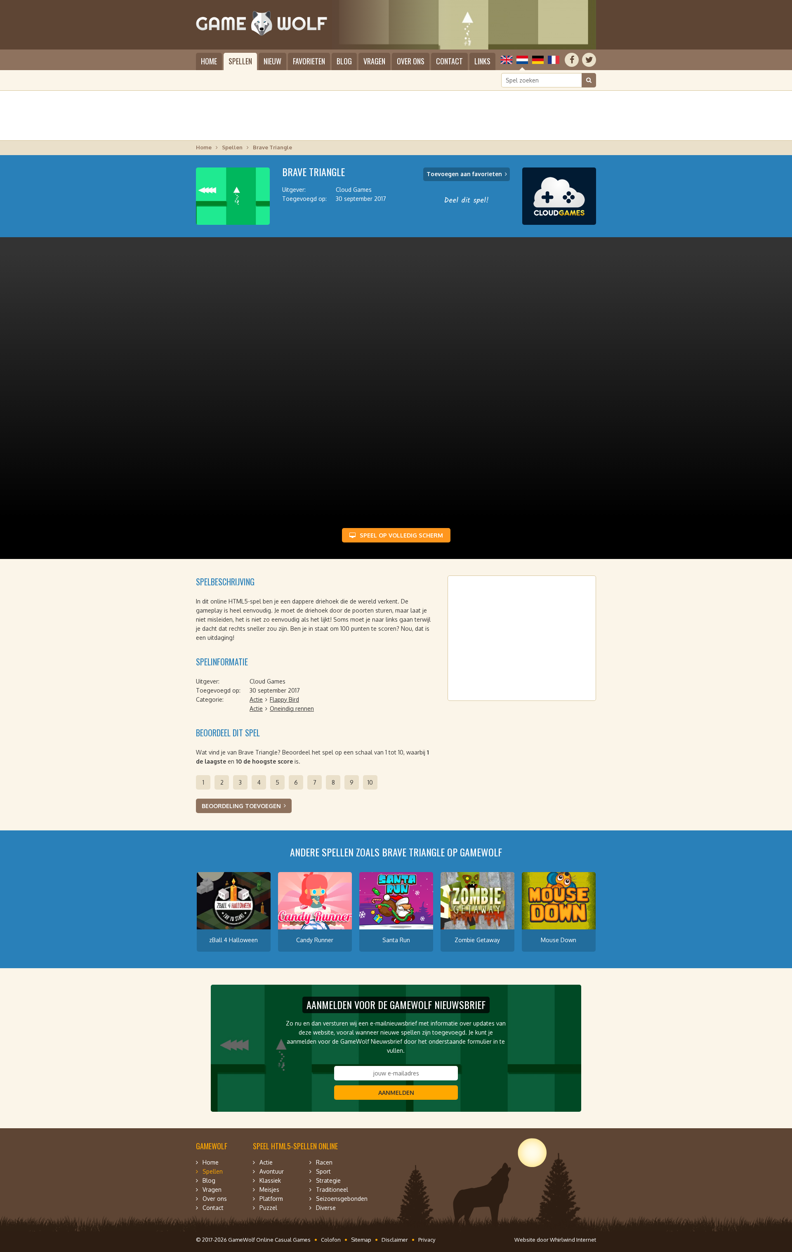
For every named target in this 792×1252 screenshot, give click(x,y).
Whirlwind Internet (573, 1239)
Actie (256, 699)
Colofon (331, 1239)
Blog (344, 61)
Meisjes (269, 1189)
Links (482, 61)
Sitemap (361, 1239)
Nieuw (272, 61)
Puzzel (268, 1207)
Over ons (410, 61)
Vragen (374, 61)
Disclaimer (395, 1239)
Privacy (426, 1239)
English (506, 60)
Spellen (240, 61)
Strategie (328, 1180)
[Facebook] (572, 60)
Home (209, 61)
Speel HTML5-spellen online (295, 1146)
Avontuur (271, 1171)
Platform (271, 1198)
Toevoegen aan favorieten (464, 173)
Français (553, 60)
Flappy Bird (284, 699)
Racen (324, 1162)
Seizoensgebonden (342, 1198)
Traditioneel (332, 1189)
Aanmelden (396, 1092)
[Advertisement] (396, 115)
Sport (323, 1171)
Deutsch (538, 60)
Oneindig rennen (292, 708)
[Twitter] (589, 60)
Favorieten (309, 61)
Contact (449, 61)
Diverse (326, 1207)
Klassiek (270, 1180)
